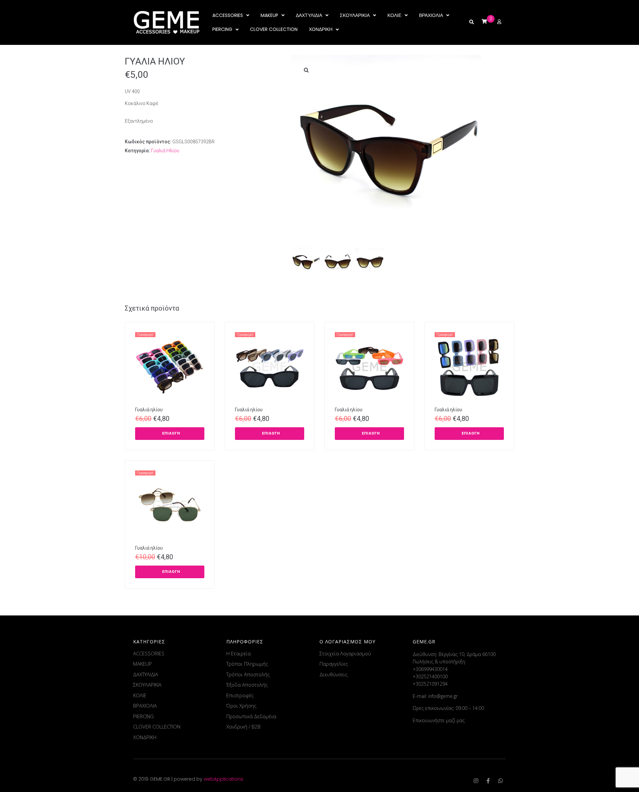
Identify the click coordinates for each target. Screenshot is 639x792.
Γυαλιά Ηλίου (165, 150)
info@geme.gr (443, 696)
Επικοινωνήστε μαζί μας (439, 720)
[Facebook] (488, 780)
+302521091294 (430, 684)
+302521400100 (430, 676)
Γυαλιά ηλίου (149, 409)
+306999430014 (430, 669)
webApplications (223, 779)
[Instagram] (476, 780)
